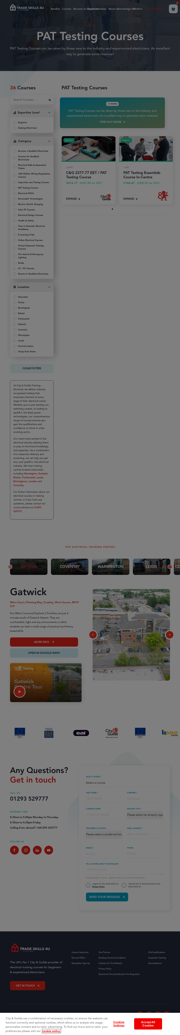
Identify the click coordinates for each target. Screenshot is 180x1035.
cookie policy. (51, 1031)
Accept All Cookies (148, 1024)
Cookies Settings (118, 1024)
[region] (90, 1024)
